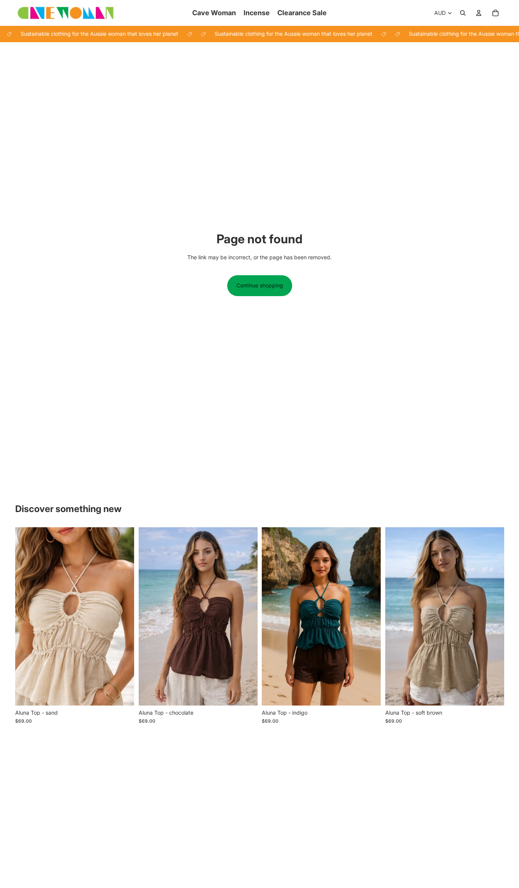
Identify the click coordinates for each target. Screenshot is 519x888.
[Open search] (462, 13)
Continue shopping (259, 285)
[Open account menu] (478, 13)
